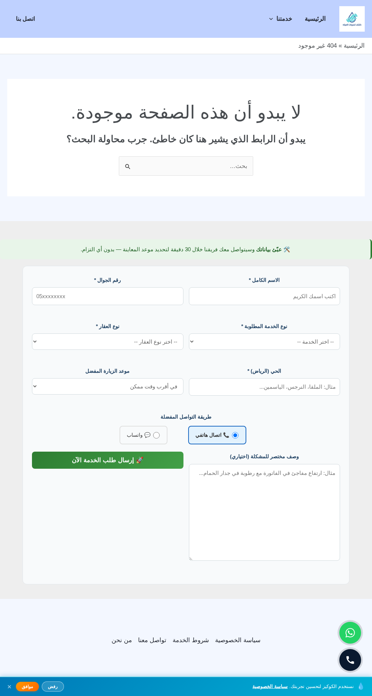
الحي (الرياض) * (264, 371)
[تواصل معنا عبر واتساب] (350, 633)
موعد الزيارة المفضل (107, 371)
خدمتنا (284, 18)
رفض (53, 686)
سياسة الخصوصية (237, 640)
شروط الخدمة (191, 640)
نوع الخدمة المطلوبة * (264, 326)
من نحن (122, 640)
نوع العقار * (108, 326)
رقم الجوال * (107, 280)
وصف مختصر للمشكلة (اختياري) (264, 456)
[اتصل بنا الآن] (350, 660)
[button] (272, 19)
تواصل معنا (152, 640)
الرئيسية (315, 18)
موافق (27, 686)
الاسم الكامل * (264, 280)
